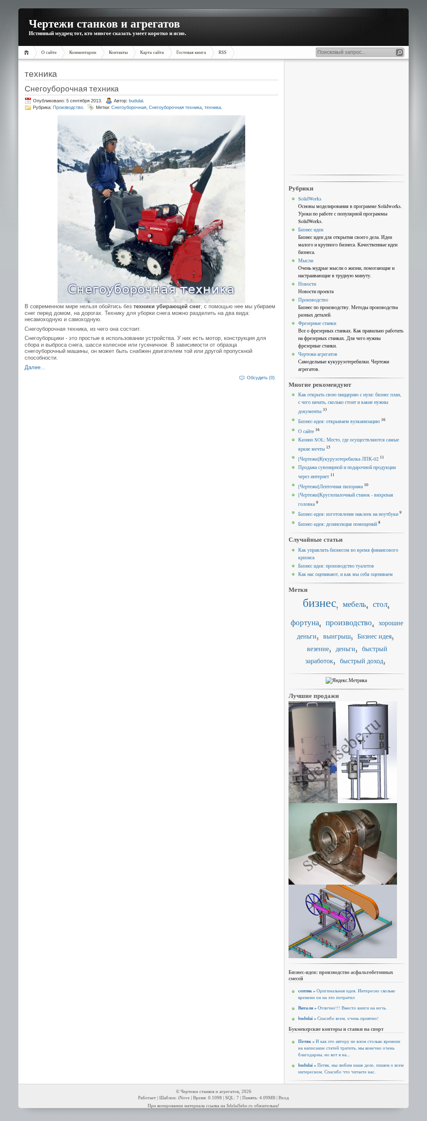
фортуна (305, 622)
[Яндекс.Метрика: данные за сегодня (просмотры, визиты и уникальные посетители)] (346, 680)
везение (318, 648)
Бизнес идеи (310, 229)
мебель (354, 604)
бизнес (319, 602)
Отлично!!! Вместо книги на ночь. (342, 1008)
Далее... (35, 367)
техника (212, 107)
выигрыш (337, 636)
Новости (307, 283)
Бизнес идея (374, 636)
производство (349, 622)
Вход (284, 1098)
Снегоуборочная (128, 107)
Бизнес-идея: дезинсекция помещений (337, 523)
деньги (345, 648)
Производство (68, 107)
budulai (136, 100)
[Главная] (27, 52)
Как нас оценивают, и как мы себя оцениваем (345, 574)
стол (380, 604)
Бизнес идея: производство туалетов (336, 565)
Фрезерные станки (317, 323)
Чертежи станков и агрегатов (104, 23)
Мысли (305, 260)
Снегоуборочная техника (72, 88)
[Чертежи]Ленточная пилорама (330, 486)
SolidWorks (310, 198)
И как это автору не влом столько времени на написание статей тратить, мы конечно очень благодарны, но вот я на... (349, 1048)
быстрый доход (361, 660)
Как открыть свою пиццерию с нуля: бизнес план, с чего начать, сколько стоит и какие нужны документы (349, 402)
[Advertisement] (346, 117)
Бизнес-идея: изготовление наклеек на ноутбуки (348, 513)
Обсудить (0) (261, 377)
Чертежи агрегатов (317, 353)
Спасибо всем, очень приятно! (338, 1018)
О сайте (306, 431)
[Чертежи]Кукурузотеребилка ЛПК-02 (338, 458)
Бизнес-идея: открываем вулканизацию (339, 421)
